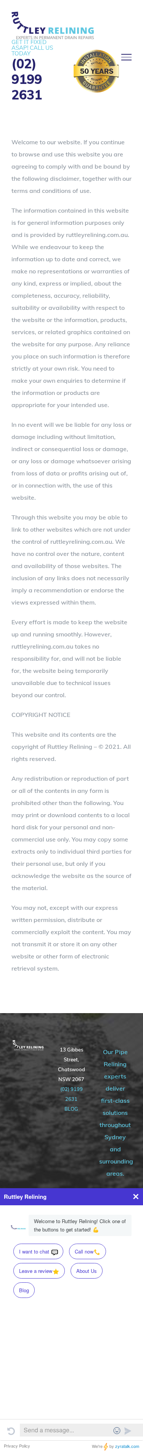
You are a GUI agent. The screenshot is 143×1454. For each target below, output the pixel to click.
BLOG (71, 1109)
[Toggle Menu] (126, 57)
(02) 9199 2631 (26, 79)
